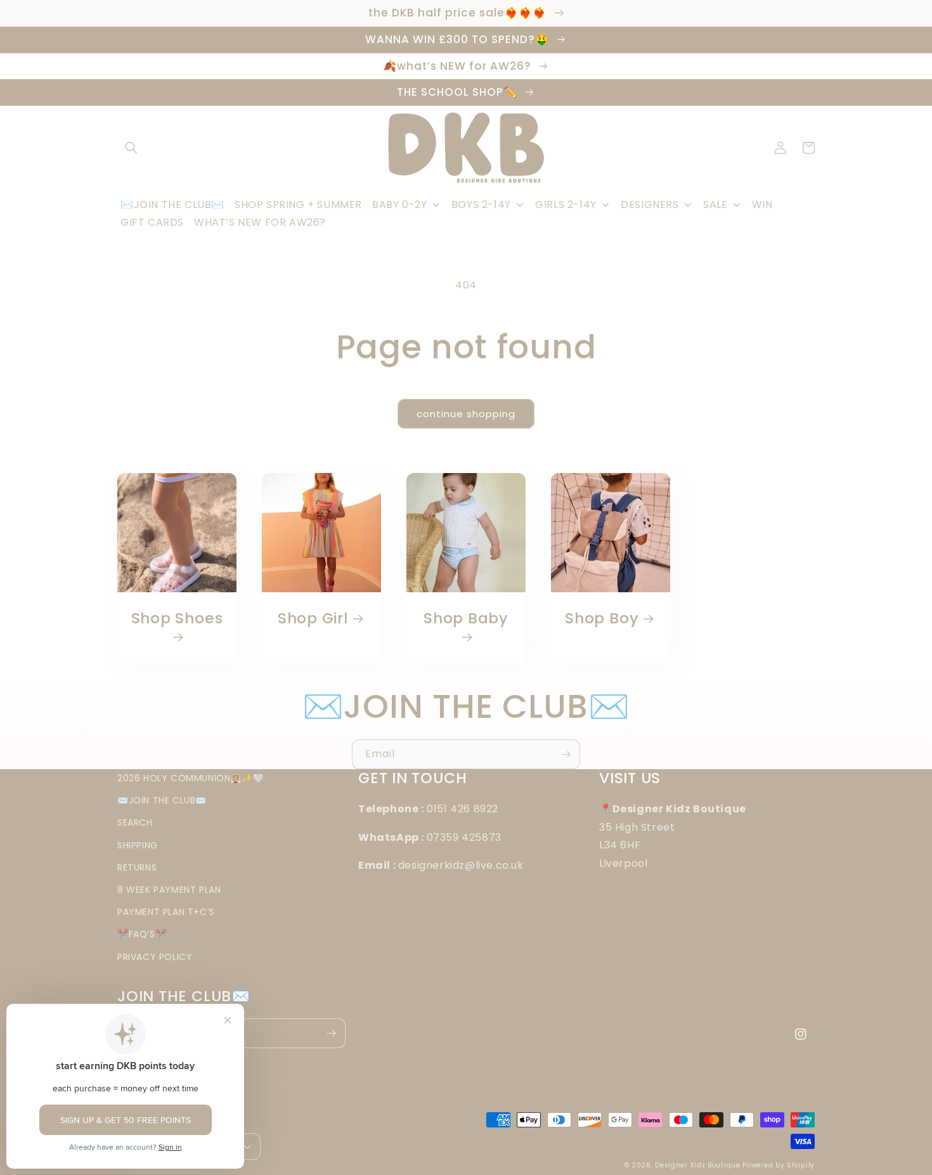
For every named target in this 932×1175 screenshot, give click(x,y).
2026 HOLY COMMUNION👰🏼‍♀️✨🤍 (190, 778)
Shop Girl (313, 618)
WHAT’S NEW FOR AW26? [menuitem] (260, 222)
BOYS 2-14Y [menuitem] (481, 204)
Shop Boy (601, 618)
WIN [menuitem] (762, 204)
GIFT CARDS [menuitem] (152, 222)
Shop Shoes (177, 618)
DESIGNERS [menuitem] (649, 204)
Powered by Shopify (778, 1165)
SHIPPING (137, 845)
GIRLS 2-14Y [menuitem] (566, 204)
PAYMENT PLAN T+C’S (166, 912)
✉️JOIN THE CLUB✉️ (162, 800)
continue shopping (466, 413)
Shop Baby (466, 618)
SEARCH (135, 822)
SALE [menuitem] (715, 204)
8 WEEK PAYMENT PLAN (169, 889)
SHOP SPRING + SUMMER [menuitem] (298, 204)
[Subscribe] (565, 754)
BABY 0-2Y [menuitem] (399, 204)
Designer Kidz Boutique (697, 1165)
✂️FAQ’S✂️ (141, 934)
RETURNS (137, 867)
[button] (131, 148)
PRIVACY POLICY (154, 957)
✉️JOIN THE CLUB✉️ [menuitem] (172, 204)
